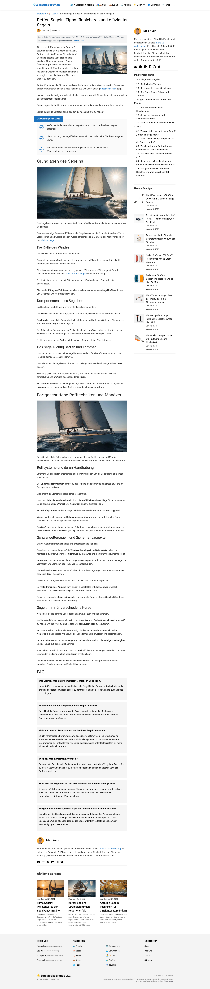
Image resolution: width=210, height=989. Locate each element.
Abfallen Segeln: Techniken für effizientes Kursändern (113, 906)
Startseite (41, 13)
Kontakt (147, 955)
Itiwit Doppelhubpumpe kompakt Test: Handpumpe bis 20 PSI (159, 319)
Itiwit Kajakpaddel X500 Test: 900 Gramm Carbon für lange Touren (160, 198)
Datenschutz (168, 975)
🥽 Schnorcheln (113, 946)
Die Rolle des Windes (148, 84)
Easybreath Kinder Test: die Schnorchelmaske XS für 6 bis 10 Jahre (160, 239)
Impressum (158, 975)
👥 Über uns (154, 5)
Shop (146, 946)
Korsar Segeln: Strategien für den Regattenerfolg (79, 906)
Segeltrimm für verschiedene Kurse (155, 122)
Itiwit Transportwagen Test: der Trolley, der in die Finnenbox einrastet (159, 299)
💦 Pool (76, 965)
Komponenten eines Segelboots (153, 88)
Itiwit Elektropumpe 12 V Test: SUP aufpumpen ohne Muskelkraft (160, 339)
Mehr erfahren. (78, 41)
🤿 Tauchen (111, 965)
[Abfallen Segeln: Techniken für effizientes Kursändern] (113, 895)
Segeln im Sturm (108, 88)
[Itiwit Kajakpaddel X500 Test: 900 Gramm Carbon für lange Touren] (139, 199)
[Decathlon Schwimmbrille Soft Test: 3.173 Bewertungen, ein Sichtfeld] (139, 219)
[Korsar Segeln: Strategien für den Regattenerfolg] (82, 895)
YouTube (40, 951)
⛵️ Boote (77, 951)
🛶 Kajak (113, 5)
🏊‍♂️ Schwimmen (113, 951)
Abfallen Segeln (48, 240)
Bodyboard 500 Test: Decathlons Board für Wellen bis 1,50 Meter (159, 279)
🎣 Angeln (126, 5)
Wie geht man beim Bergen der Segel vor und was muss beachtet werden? (153, 172)
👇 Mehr (137, 5)
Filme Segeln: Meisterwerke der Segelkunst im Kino (48, 906)
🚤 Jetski (77, 955)
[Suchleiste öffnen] (174, 4)
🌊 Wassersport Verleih (82, 5)
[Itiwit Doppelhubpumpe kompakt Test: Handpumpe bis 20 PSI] (139, 319)
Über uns (148, 951)
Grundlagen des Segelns (147, 79)
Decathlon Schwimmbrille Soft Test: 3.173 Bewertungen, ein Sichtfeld (160, 219)
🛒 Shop (166, 5)
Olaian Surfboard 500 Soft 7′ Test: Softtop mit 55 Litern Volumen (159, 259)
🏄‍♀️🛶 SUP (101, 5)
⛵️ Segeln (53, 13)
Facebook (41, 960)
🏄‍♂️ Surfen (110, 960)
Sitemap (148, 960)
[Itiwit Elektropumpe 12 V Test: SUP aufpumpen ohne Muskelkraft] (139, 339)
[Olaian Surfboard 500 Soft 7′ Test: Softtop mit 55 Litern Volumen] (139, 259)
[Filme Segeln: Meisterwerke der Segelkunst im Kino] (50, 895)
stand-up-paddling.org (110, 848)
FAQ (137, 126)
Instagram (41, 955)
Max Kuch (52, 840)
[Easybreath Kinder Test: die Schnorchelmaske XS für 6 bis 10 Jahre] (139, 239)
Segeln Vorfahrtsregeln (75, 273)
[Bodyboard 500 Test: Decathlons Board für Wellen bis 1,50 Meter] (139, 279)
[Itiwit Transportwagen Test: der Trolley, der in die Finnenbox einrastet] (139, 299)
